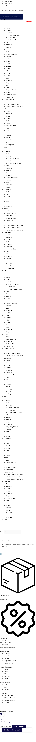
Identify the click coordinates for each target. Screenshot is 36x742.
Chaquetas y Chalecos (12, 54)
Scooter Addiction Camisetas (14, 102)
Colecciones (7, 109)
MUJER (8, 64)
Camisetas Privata (11, 94)
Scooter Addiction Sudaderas (14, 106)
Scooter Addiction (9, 99)
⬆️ (1, 554)
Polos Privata (9, 97)
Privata (6, 85)
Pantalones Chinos (11, 125)
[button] (18, 529)
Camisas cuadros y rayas (15, 40)
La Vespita (7, 28)
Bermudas (9, 44)
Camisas (8, 30)
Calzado (8, 73)
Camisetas (9, 52)
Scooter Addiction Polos (13, 104)
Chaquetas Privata (11, 90)
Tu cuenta (3, 19)
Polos (7, 42)
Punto (7, 130)
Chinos (8, 49)
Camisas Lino (11, 33)
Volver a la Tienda (19, 726)
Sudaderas (9, 61)
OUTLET (8, 137)
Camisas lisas (11, 37)
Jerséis (8, 59)
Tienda (8, 111)
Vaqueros (8, 56)
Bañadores (9, 47)
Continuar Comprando (12, 730)
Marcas (6, 147)
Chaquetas (9, 83)
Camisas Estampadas (14, 35)
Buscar (2, 532)
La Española (7, 66)
